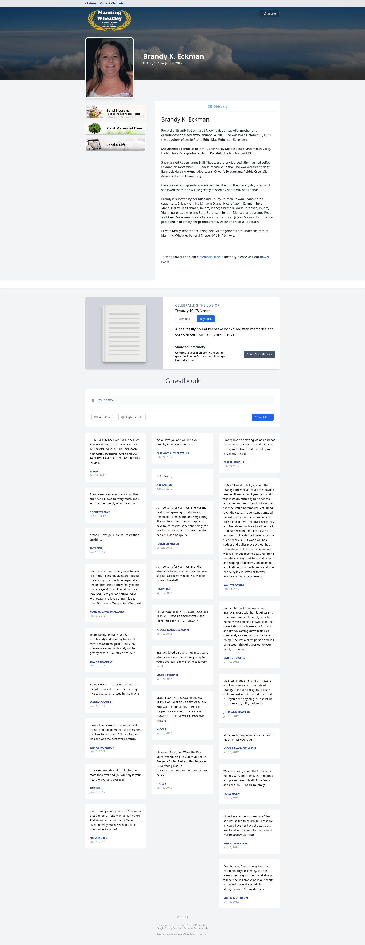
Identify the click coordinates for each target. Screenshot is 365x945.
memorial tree (209, 257)
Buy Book (206, 319)
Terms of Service (193, 928)
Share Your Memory (259, 354)
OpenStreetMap (186, 934)
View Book (185, 319)
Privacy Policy (172, 928)
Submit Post (262, 417)
